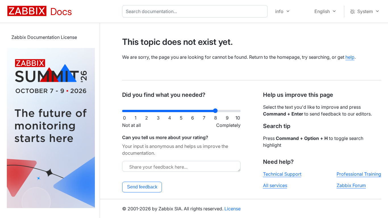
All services (275, 185)
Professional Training (359, 174)
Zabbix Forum (351, 185)
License (232, 208)
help (349, 57)
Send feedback (142, 187)
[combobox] (196, 11)
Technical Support (282, 174)
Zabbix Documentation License (44, 37)
